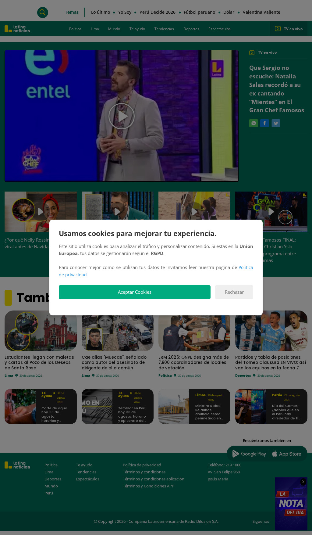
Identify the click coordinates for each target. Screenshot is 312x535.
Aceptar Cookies (134, 292)
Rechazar (234, 292)
